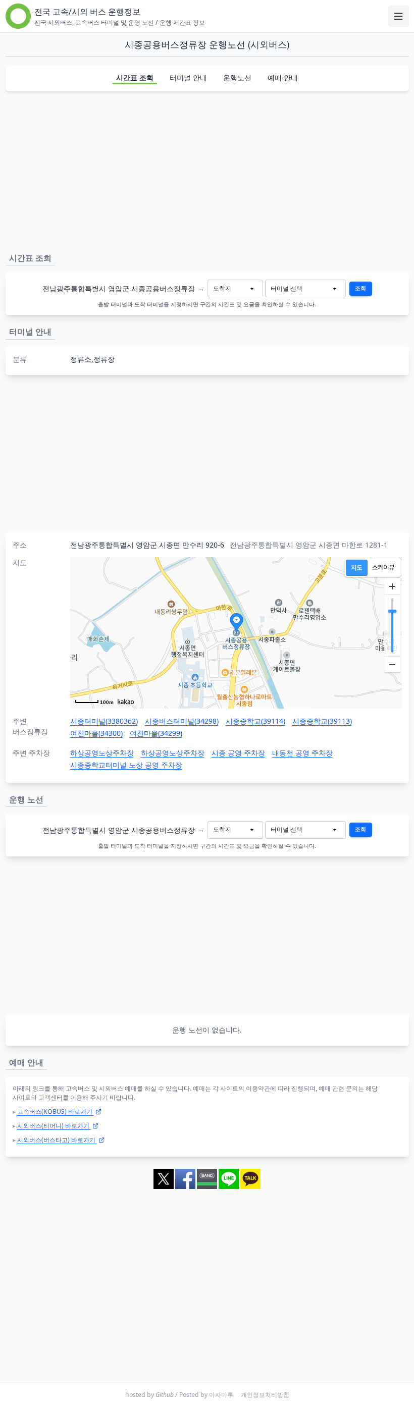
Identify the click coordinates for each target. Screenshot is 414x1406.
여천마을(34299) (156, 733)
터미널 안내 (188, 77)
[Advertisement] (207, 170)
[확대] (392, 586)
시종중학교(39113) (322, 721)
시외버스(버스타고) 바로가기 (57, 1139)
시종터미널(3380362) (104, 721)
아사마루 (221, 1394)
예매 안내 (283, 77)
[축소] (392, 664)
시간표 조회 (134, 77)
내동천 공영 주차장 (302, 753)
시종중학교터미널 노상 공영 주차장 (126, 765)
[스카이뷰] (383, 568)
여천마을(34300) (96, 733)
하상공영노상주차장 (102, 753)
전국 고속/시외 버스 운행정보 (87, 11)
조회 (360, 288)
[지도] (357, 568)
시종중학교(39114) (255, 721)
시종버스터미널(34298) (182, 721)
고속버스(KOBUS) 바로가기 (55, 1111)
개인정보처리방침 (265, 1394)
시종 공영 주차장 (238, 753)
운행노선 (237, 77)
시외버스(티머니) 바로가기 (54, 1125)
